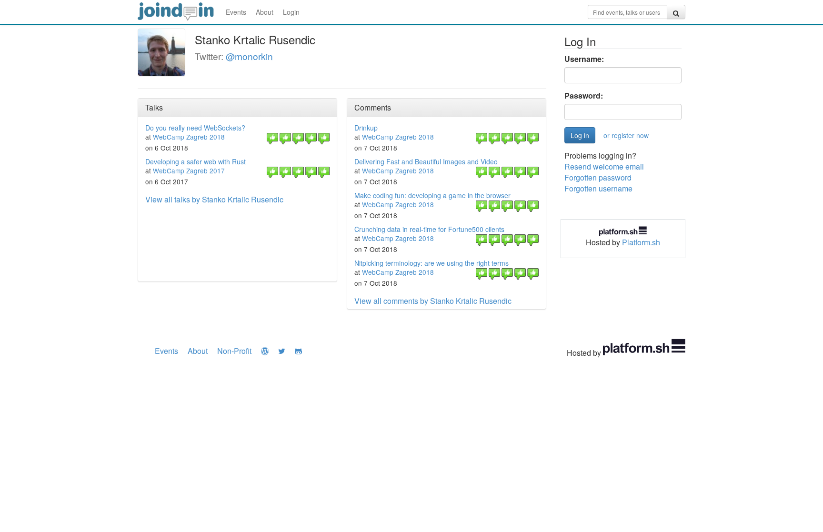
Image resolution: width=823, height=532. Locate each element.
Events (236, 12)
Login (291, 12)
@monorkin (249, 56)
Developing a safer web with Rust (195, 161)
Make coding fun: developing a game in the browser (432, 195)
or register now (626, 135)
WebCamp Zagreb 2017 (189, 170)
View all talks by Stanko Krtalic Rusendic (214, 199)
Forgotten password (598, 177)
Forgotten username (598, 188)
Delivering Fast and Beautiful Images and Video (426, 161)
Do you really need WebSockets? (195, 127)
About (264, 12)
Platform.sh (641, 242)
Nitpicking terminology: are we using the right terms (431, 263)
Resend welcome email (604, 166)
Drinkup (366, 127)
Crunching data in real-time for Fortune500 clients (429, 229)
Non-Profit (234, 350)
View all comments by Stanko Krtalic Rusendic (433, 300)
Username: (584, 59)
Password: (583, 95)
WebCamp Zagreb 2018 (189, 136)
